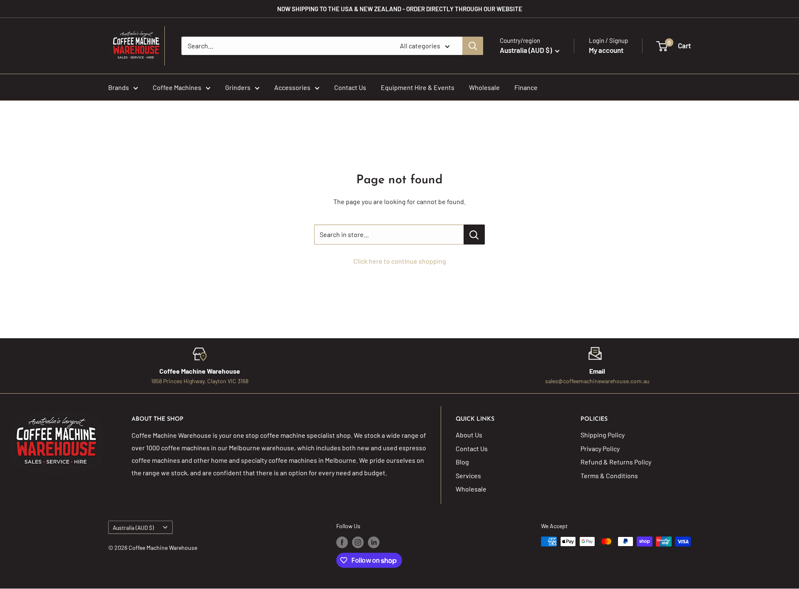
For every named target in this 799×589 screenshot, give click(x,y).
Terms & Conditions (609, 475)
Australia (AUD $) (133, 527)
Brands (118, 87)
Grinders (238, 87)
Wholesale (484, 87)
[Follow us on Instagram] (358, 542)
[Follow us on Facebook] (342, 542)
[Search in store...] (474, 235)
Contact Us (350, 87)
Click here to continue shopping (399, 261)
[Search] (472, 46)
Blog (462, 462)
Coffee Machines (177, 87)
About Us (469, 435)
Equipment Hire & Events (417, 87)
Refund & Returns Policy (616, 462)
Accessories (292, 87)
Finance (526, 87)
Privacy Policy (600, 448)
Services (468, 475)
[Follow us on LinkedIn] (374, 542)
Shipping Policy (603, 435)
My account (606, 50)
